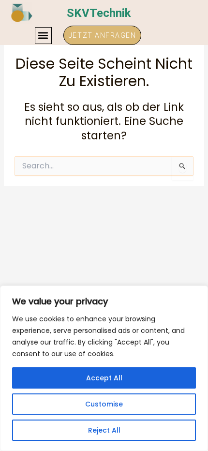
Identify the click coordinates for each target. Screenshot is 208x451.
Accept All (104, 378)
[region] (104, 368)
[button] (43, 35)
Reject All (104, 430)
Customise (104, 404)
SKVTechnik (99, 13)
